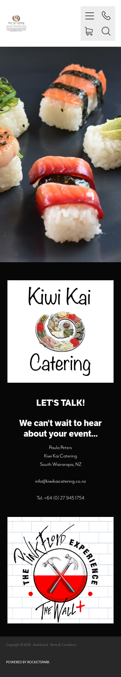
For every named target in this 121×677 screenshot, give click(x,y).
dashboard (40, 645)
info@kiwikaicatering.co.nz (60, 481)
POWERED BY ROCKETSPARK (28, 662)
